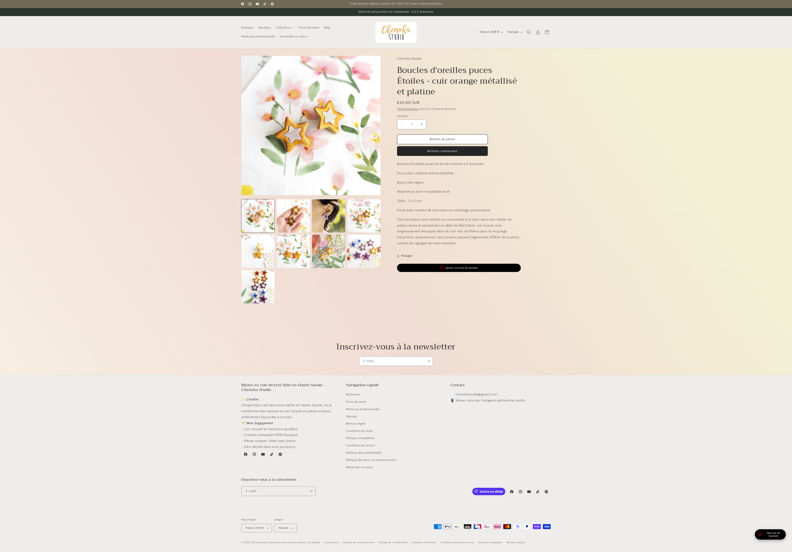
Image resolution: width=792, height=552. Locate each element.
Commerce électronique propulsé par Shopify (294, 542)
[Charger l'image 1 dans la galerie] (258, 216)
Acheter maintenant (442, 151)
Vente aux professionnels (363, 409)
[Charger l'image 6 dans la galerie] (293, 251)
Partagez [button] (406, 256)
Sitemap (351, 416)
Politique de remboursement (358, 542)
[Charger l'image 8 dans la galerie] (364, 251)
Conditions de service (360, 445)
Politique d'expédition (360, 438)
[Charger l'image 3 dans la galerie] (328, 216)
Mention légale (355, 423)
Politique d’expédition (490, 542)
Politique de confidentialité (364, 453)
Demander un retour (360, 467)
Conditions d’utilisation (424, 542)
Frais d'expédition (408, 109)
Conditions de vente (359, 431)
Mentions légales (516, 542)
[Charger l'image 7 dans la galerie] (328, 251)
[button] (284, 27)
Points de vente (356, 402)
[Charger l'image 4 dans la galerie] (364, 216)
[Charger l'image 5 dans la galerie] (258, 251)
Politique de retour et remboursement (371, 460)
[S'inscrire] (428, 361)
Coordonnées (331, 542)
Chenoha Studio (260, 542)
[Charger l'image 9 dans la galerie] (258, 286)
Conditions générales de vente (457, 542)
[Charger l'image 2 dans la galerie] (293, 216)
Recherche (353, 394)
